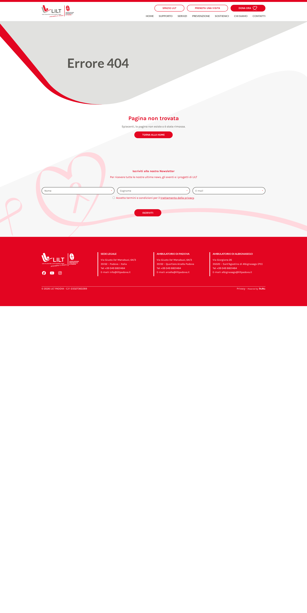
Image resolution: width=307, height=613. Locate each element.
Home (150, 16)
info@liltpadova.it (120, 272)
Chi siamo (241, 16)
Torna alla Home (153, 134)
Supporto (166, 16)
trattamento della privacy (177, 198)
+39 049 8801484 (115, 268)
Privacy (241, 288)
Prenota (207, 8)
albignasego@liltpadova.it (237, 272)
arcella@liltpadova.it (177, 272)
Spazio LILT (169, 8)
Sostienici (222, 16)
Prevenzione (201, 16)
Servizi (182, 16)
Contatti (259, 16)
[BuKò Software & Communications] (262, 288)
